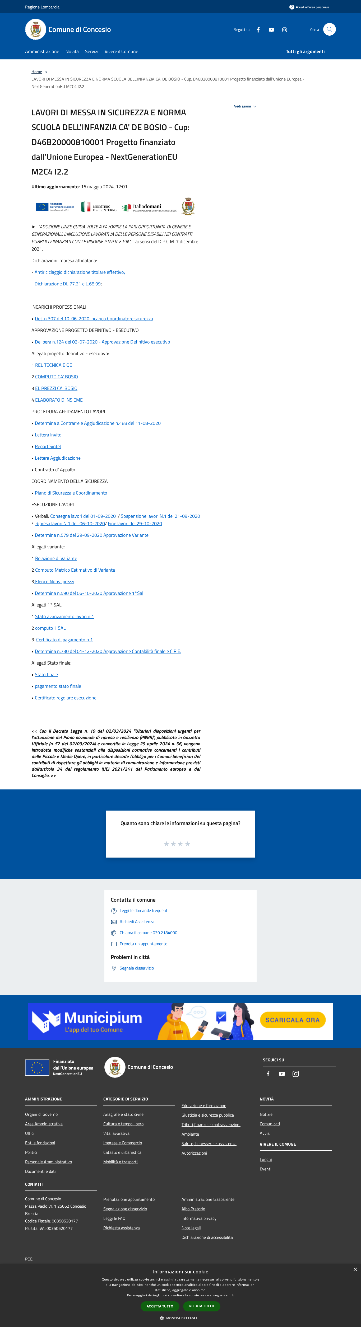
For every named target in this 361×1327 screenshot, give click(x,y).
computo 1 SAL (50, 628)
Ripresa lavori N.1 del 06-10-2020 (70, 523)
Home (36, 71)
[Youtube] (269, 29)
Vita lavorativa (116, 1133)
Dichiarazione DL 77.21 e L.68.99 (67, 283)
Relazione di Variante (56, 558)
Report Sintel (48, 446)
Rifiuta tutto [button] (201, 1306)
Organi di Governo (41, 1114)
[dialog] (180, 1295)
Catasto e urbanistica (122, 1152)
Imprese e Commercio (122, 1143)
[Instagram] (282, 29)
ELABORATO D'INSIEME (59, 399)
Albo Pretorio (193, 1209)
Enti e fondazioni (40, 1143)
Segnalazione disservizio (125, 1209)
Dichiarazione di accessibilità (207, 1237)
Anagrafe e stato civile (123, 1114)
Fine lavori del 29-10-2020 (135, 523)
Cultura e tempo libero (123, 1124)
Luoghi (266, 1159)
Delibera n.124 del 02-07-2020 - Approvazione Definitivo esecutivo (102, 341)
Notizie (266, 1114)
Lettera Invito (48, 434)
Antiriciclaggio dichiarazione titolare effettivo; (80, 272)
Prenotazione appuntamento (129, 1199)
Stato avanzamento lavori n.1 (64, 616)
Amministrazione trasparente (208, 1199)
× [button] (355, 1270)
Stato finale (46, 674)
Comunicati (270, 1124)
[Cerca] (329, 29)
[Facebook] (256, 29)
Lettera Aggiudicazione (58, 458)
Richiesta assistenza (121, 1228)
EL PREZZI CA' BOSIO (56, 388)
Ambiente (190, 1134)
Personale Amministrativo (48, 1162)
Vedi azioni (243, 106)
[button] (180, 1318)
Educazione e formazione (204, 1105)
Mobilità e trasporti (120, 1162)
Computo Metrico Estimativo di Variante (75, 569)
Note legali (191, 1228)
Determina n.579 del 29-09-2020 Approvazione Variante (92, 535)
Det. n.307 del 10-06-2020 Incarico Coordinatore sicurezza (94, 318)
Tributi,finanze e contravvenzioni (211, 1124)
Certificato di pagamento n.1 (64, 639)
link (231, 1295)
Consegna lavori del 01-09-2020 (83, 516)
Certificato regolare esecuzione (65, 697)
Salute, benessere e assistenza (209, 1143)
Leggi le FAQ (114, 1218)
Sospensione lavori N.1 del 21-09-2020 (160, 516)
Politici (31, 1152)
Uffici (29, 1133)
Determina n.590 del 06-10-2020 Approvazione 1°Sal (89, 593)
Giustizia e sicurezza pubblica (208, 1115)
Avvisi (265, 1133)
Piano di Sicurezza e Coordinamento (71, 492)
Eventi (265, 1169)
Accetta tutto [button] (160, 1306)
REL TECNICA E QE (53, 365)
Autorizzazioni (194, 1153)
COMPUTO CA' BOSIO (56, 376)
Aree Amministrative (44, 1124)
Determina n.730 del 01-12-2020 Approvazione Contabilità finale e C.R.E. (108, 651)
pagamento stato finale (58, 686)
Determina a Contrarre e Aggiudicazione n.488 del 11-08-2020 (98, 423)
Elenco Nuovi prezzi (54, 581)
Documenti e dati (40, 1171)
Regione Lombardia (42, 7)
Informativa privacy (199, 1218)
